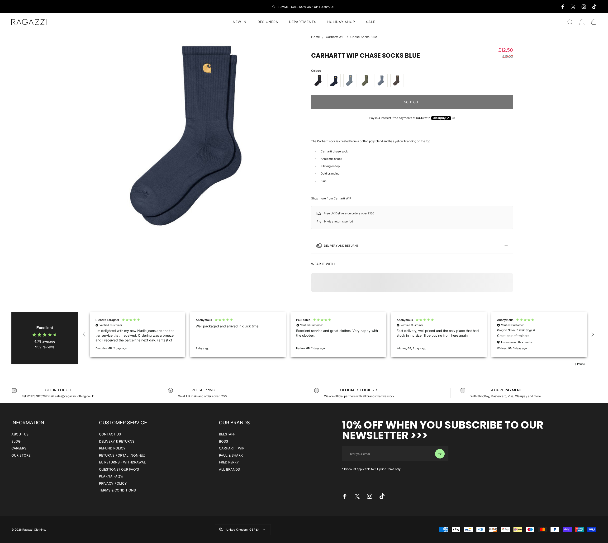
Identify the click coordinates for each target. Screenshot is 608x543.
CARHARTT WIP (231, 448)
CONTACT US (110, 434)
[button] (84, 334)
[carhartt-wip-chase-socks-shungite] (397, 80)
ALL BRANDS (229, 469)
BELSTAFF (227, 434)
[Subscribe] (440, 453)
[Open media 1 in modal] (196, 136)
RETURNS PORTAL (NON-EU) (122, 455)
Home (315, 37)
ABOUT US (19, 434)
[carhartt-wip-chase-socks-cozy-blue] (349, 80)
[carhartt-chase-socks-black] (318, 80)
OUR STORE (20, 455)
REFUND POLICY (112, 448)
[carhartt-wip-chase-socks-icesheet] (381, 80)
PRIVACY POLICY (113, 483)
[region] (338, 334)
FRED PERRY (229, 462)
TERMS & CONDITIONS (117, 490)
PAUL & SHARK (231, 455)
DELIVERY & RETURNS (116, 441)
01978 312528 (36, 396)
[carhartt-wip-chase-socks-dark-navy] (334, 80)
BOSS (223, 441)
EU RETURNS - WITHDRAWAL (122, 462)
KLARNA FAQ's (111, 476)
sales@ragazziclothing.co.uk (74, 396)
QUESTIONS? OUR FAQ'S (119, 469)
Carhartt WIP (335, 37)
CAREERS (18, 448)
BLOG (15, 441)
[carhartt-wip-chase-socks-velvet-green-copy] (365, 80)
